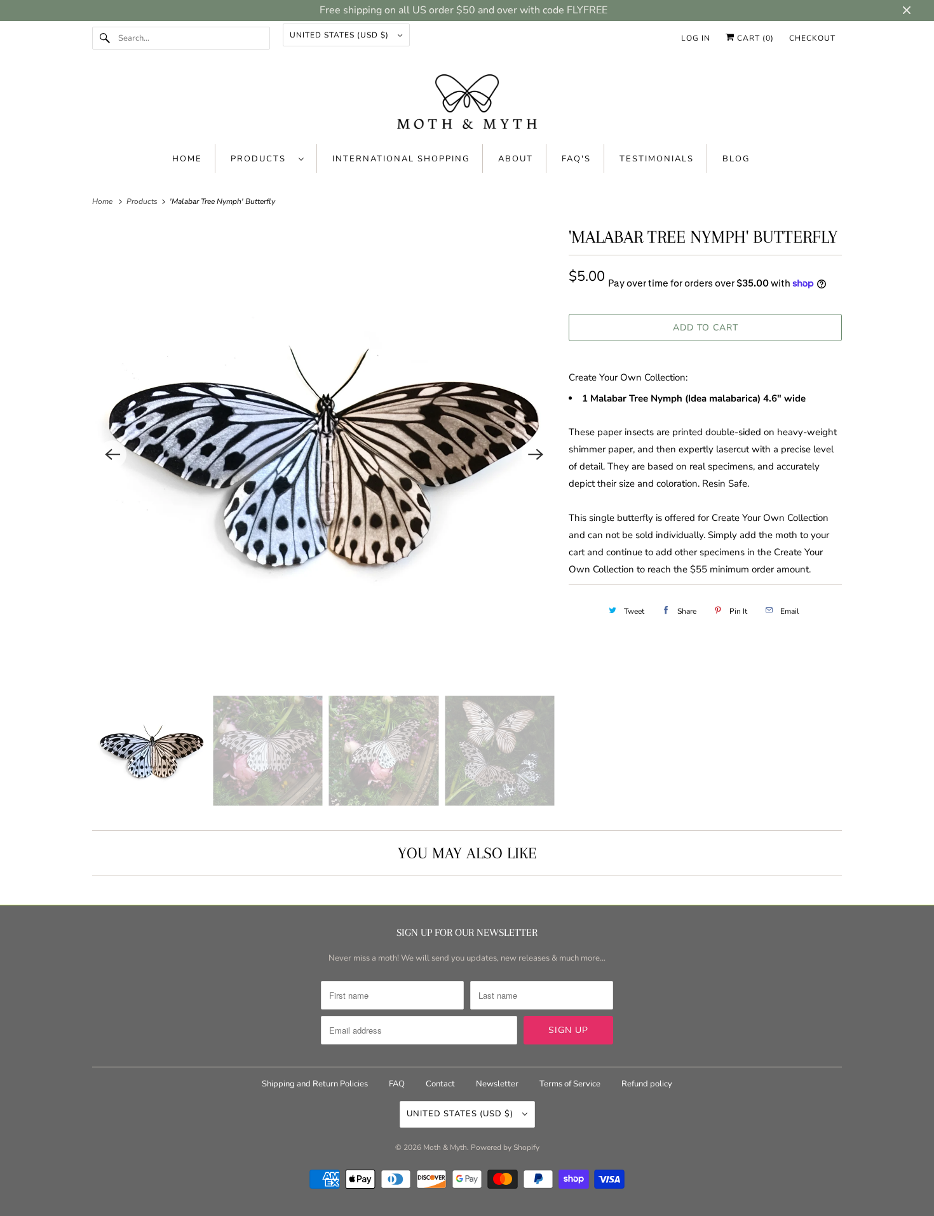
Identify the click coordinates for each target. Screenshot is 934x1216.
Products (261, 159)
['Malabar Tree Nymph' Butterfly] (324, 454)
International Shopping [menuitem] (401, 159)
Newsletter (497, 1084)
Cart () (754, 38)
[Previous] (112, 454)
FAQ (397, 1084)
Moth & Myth (445, 1147)
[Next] (536, 454)
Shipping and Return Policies (316, 1084)
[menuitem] (267, 158)
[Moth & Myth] (467, 103)
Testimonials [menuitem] (656, 159)
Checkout (812, 38)
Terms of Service (569, 1084)
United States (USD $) (340, 35)
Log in (695, 38)
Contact (440, 1084)
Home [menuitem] (187, 159)
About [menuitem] (515, 159)
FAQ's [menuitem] (576, 159)
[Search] (105, 38)
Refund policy (646, 1084)
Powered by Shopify (505, 1147)
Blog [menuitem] (736, 159)
